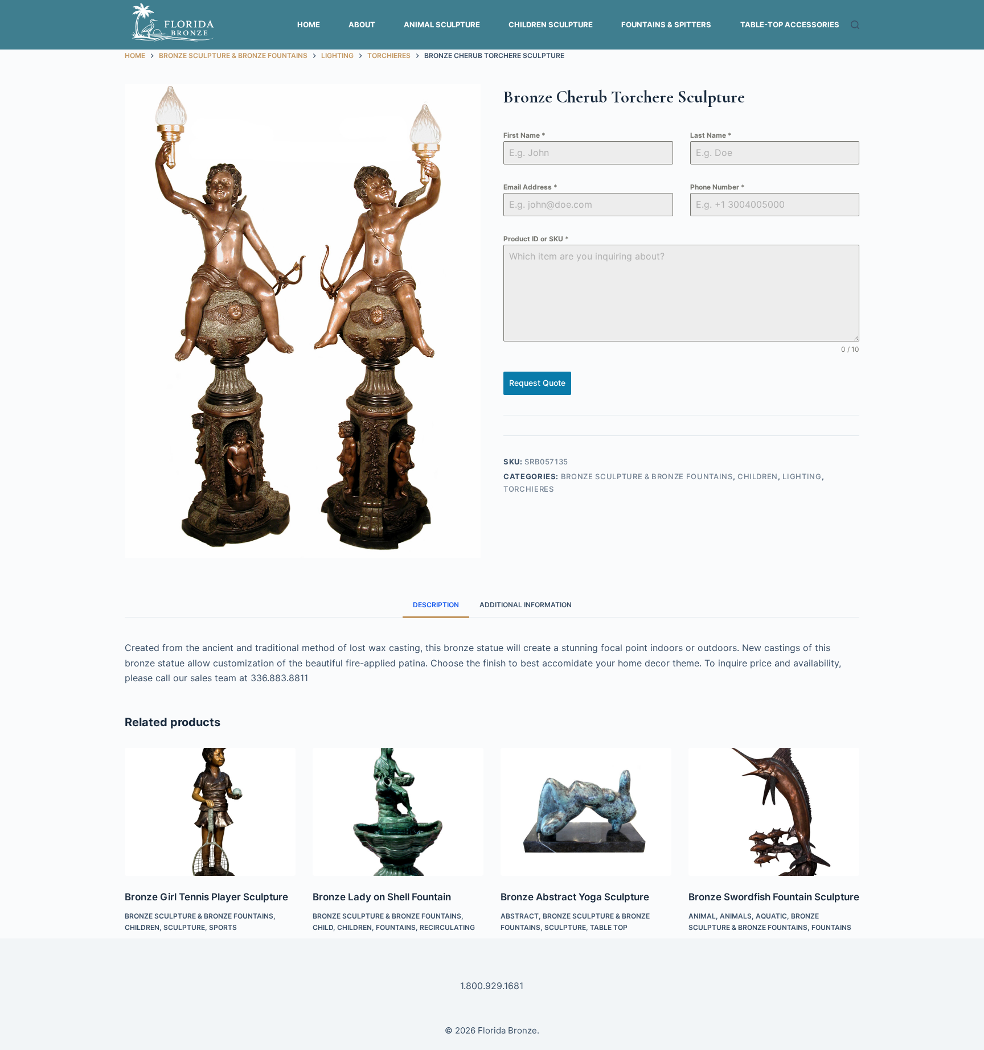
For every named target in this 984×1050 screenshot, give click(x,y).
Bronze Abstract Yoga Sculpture (575, 897)
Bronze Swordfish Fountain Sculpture (773, 897)
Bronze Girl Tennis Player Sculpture (206, 897)
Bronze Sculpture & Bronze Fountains (647, 476)
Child (323, 927)
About (361, 24)
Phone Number (717, 187)
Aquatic (771, 916)
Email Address (530, 187)
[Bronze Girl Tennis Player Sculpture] (210, 812)
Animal (702, 916)
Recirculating (447, 927)
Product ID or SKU (536, 238)
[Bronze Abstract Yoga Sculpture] (586, 812)
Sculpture (184, 927)
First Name (524, 135)
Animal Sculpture (442, 24)
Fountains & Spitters (666, 24)
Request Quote (537, 383)
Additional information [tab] (525, 604)
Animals (736, 916)
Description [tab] (436, 604)
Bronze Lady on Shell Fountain (382, 897)
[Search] (855, 24)
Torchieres (528, 488)
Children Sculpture (551, 24)
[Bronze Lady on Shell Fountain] (398, 812)
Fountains (396, 927)
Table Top (609, 927)
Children (757, 476)
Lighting (801, 476)
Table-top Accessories (789, 24)
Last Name (711, 135)
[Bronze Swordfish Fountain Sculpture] (773, 812)
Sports (223, 927)
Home (308, 24)
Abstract (520, 916)
